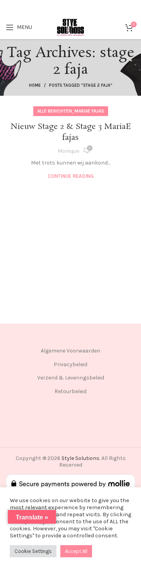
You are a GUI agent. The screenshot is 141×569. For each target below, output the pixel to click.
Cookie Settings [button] (33, 551)
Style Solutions (80, 458)
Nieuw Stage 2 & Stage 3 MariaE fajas (71, 132)
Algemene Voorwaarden (70, 350)
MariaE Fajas (89, 111)
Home (35, 85)
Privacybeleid (70, 364)
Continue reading (71, 176)
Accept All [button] (76, 551)
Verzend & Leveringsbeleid (70, 377)
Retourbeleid (70, 391)
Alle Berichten (54, 111)
